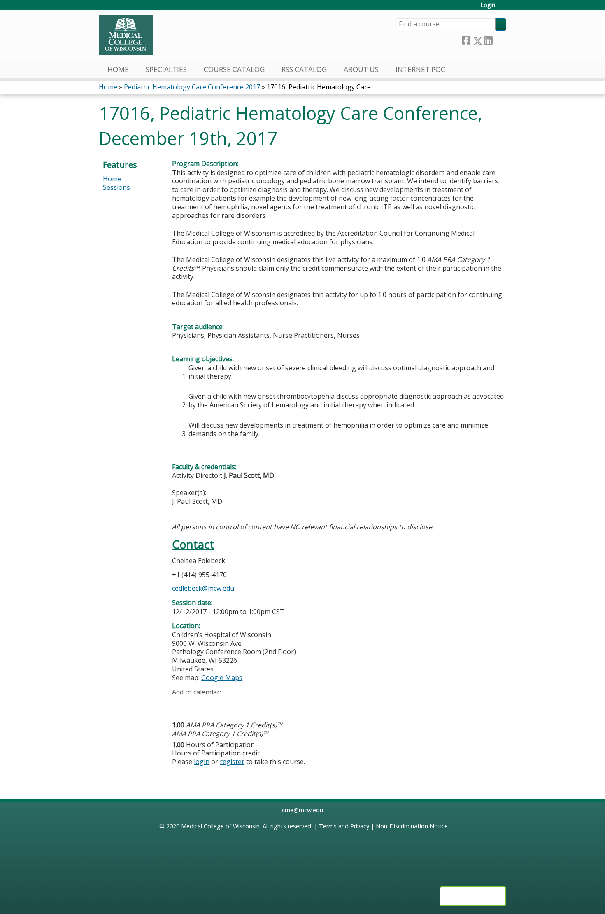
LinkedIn (488, 39)
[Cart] (503, 8)
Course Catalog (234, 69)
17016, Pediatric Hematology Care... (321, 86)
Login (487, 5)
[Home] (126, 35)
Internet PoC (420, 69)
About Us (361, 69)
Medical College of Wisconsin (220, 826)
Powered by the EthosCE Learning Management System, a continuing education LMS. (473, 896)
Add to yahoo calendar (199, 705)
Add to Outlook (237, 705)
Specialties (166, 69)
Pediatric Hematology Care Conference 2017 (192, 86)
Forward (499, 39)
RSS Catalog (304, 69)
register (232, 761)
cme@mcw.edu (302, 810)
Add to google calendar (180, 705)
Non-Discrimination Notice (412, 826)
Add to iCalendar (217, 704)
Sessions (116, 187)
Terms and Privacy (344, 826)
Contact (193, 544)
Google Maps (221, 677)
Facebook (466, 39)
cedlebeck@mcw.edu (203, 588)
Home (118, 69)
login (201, 761)
